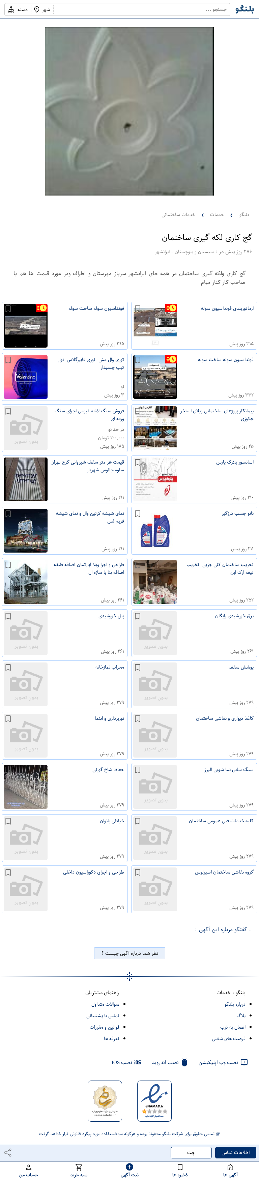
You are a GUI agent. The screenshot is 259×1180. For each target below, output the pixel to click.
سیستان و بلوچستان (194, 252)
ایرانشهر (162, 252)
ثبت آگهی (130, 1174)
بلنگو (244, 214)
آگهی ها (230, 1174)
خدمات (217, 214)
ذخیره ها (180, 1174)
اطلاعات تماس (236, 1152)
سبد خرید (78, 1174)
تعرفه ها (111, 1038)
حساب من (28, 1174)
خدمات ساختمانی (178, 214)
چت (191, 1152)
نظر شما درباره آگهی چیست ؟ (129, 953)
